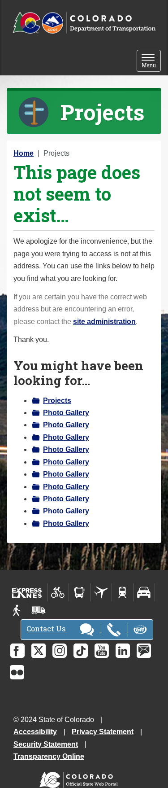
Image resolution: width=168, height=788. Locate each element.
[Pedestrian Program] (17, 610)
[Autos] (144, 592)
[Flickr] (17, 672)
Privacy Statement (103, 731)
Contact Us (46, 628)
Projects (57, 400)
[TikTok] (80, 650)
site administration (104, 321)
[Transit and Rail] (79, 592)
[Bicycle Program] (58, 592)
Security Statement (45, 744)
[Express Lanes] (27, 592)
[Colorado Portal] (80, 778)
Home (23, 153)
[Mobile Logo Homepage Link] (84, 23)
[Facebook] (17, 650)
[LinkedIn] (123, 650)
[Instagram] (59, 650)
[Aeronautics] (101, 592)
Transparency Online (48, 756)
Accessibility (35, 731)
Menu (151, 62)
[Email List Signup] (144, 650)
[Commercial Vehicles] (38, 610)
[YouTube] (101, 650)
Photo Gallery (66, 412)
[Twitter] (38, 650)
